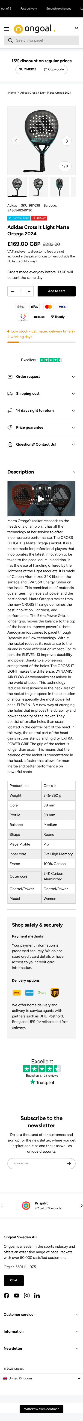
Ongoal (18, 1368)
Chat (14, 1280)
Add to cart (56, 291)
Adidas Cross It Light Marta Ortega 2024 (45, 92)
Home (12, 92)
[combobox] (41, 40)
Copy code (56, 69)
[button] (76, 29)
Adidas (12, 205)
